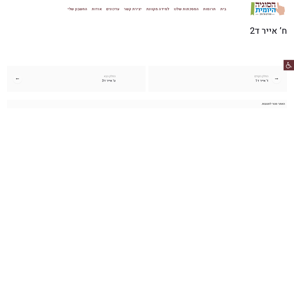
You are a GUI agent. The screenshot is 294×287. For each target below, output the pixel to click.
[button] (289, 65)
